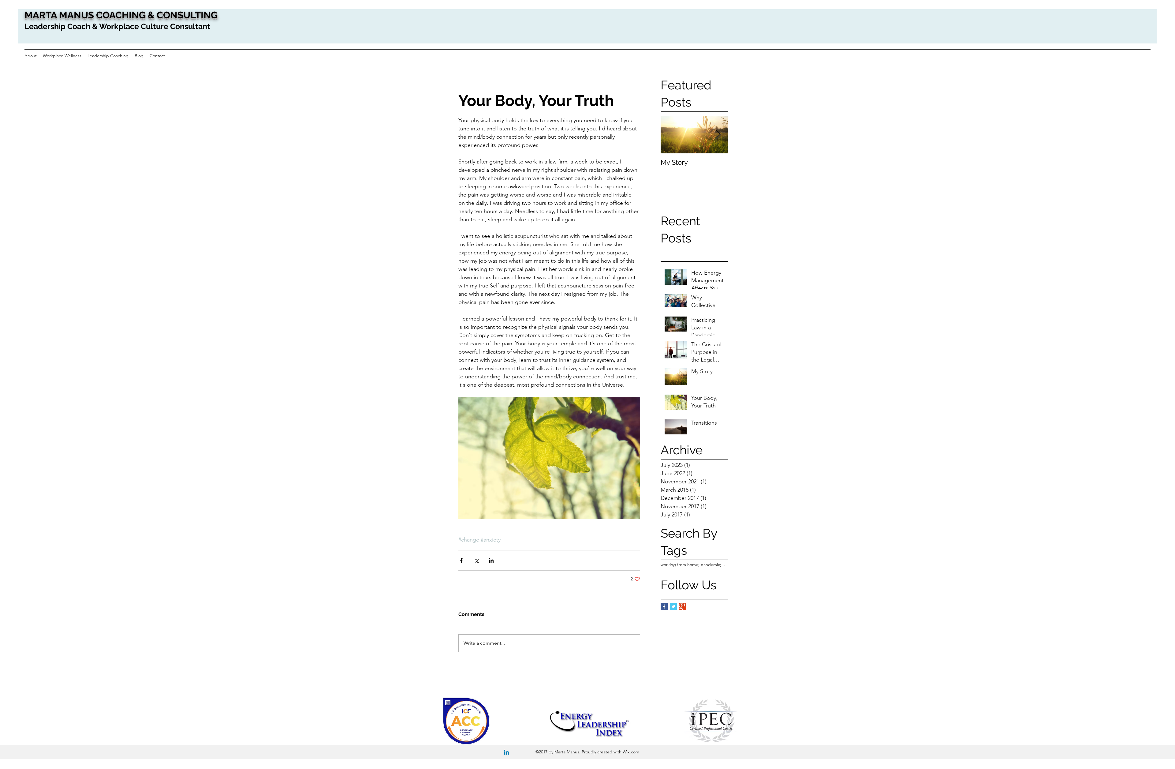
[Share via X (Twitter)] (476, 560)
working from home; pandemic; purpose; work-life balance (694, 564)
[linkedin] (506, 753)
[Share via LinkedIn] (491, 560)
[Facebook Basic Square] (664, 606)
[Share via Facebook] (461, 560)
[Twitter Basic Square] (673, 606)
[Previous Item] (670, 134)
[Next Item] (718, 134)
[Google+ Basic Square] (682, 606)
